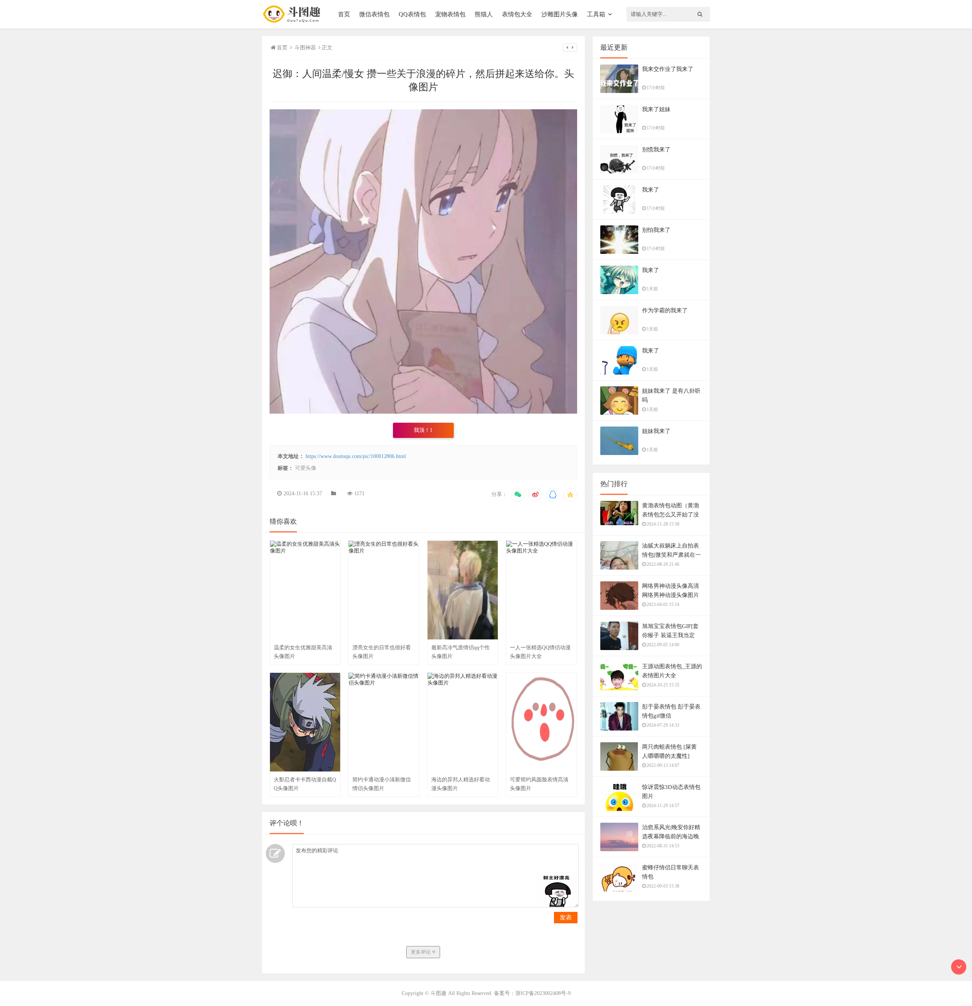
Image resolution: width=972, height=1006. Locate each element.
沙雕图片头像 (559, 14)
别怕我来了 (656, 230)
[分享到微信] (518, 495)
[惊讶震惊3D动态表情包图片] (619, 805)
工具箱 (596, 14)
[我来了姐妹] (619, 127)
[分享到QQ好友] (553, 495)
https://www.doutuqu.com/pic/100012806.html (356, 456)
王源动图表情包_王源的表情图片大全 (672, 671)
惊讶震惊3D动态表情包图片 (671, 791)
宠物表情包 (450, 14)
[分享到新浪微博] (535, 495)
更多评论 (421, 952)
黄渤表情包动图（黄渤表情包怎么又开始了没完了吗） (670, 514)
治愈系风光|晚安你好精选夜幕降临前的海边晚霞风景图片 (671, 836)
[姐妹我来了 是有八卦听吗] (619, 409)
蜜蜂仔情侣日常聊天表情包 (670, 872)
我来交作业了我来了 (667, 69)
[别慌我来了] (619, 172)
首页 (344, 14)
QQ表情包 (412, 14)
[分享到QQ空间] (570, 495)
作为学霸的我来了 (665, 310)
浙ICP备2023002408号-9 (543, 993)
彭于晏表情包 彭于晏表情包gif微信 (671, 711)
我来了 (650, 190)
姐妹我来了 (656, 431)
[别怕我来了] (619, 248)
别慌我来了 (656, 149)
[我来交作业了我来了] (619, 86)
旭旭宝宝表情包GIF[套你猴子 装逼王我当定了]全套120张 (670, 635)
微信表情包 (374, 14)
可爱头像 (305, 468)
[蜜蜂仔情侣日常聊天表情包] (619, 885)
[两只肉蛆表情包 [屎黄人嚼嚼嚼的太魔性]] (619, 764)
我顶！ (423, 430)
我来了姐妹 (656, 109)
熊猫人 (484, 14)
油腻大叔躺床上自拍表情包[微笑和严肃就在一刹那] (671, 555)
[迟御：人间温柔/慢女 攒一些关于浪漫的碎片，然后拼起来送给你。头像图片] (423, 412)
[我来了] (619, 208)
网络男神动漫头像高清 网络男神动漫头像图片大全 (670, 595)
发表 (566, 917)
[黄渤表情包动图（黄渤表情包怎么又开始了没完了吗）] (619, 517)
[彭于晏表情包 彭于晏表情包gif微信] (619, 720)
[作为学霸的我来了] (619, 328)
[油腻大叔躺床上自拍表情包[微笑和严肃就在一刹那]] (619, 564)
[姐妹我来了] (619, 449)
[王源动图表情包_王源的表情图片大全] (619, 684)
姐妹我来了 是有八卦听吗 (671, 395)
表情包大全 (517, 14)
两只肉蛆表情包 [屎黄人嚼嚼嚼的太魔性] (669, 751)
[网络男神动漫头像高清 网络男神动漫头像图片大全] (619, 604)
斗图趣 (439, 993)
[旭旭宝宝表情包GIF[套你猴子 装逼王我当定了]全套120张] (619, 644)
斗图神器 (305, 47)
